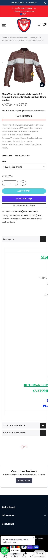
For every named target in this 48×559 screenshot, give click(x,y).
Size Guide (7, 155)
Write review (24, 480)
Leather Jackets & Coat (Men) (27, 215)
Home (4, 38)
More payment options (24, 205)
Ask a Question (22, 155)
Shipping (19, 110)
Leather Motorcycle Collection (16, 218)
